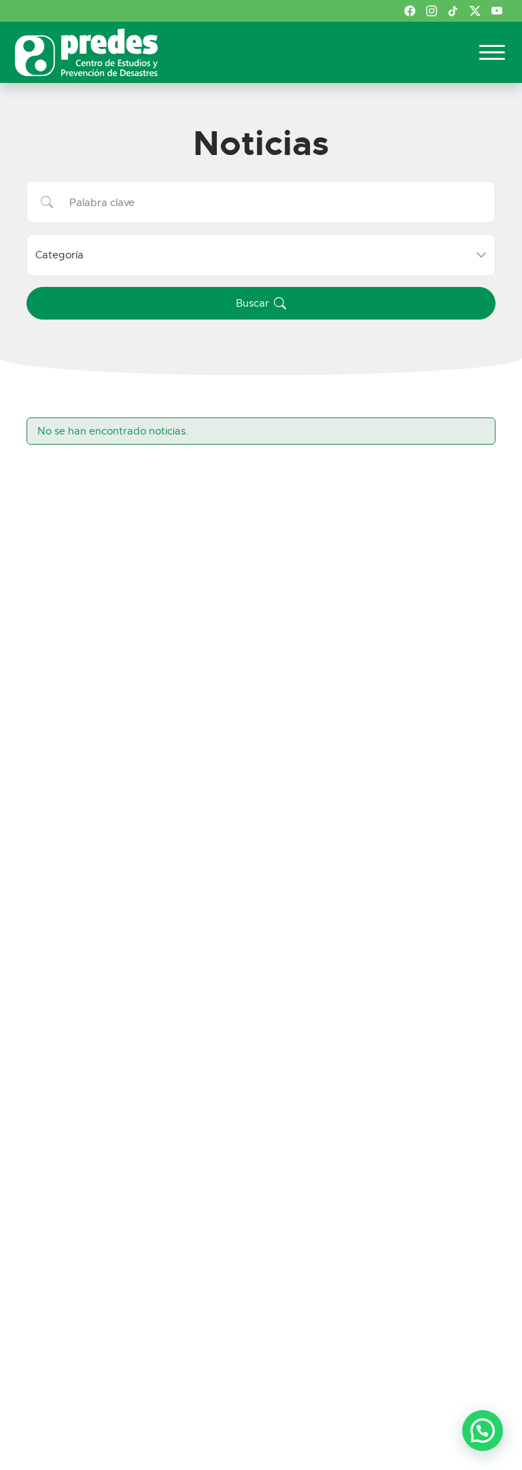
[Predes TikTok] (453, 11)
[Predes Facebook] (410, 11)
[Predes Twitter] (475, 11)
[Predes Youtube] (497, 11)
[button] (261, 303)
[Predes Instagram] (431, 11)
